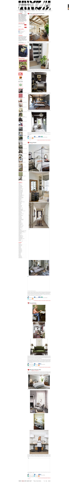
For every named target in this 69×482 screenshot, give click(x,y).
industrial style (20, 210)
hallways (44, 300)
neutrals (19, 218)
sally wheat (49, 300)
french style (20, 205)
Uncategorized (35, 14)
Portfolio (23, 10)
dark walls (20, 196)
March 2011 (20, 255)
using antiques (20, 237)
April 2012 (20, 247)
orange (19, 220)
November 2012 (20, 245)
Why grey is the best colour (35, 369)
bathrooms (20, 185)
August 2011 (20, 252)
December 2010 (20, 257)
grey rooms (42, 300)
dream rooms (33, 370)
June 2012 (20, 246)
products (19, 224)
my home (20, 217)
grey (19, 208)
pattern (19, 221)
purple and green (20, 226)
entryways (20, 202)
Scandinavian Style (21, 231)
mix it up (19, 216)
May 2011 (20, 254)
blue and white (20, 190)
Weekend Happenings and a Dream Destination (23, 116)
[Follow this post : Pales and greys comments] (32, 299)
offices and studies (21, 219)
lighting (19, 214)
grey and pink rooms (36, 300)
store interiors (20, 233)
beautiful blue (20, 186)
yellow (19, 240)
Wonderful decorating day (22, 97)
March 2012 (20, 248)
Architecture (20, 183)
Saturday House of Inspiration (22, 230)
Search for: (20, 26)
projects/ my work (20, 225)
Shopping (20, 232)
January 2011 (20, 256)
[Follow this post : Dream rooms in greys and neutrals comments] (32, 138)
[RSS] (68, 8)
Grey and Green (33, 303)
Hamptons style (37, 370)
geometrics (20, 206)
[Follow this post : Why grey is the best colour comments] (38, 476)
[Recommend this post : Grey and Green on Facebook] (39, 364)
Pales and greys (24, 144)
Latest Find (20, 212)
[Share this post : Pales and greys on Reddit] (40, 297)
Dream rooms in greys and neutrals (37, 13)
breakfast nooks (20, 191)
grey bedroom (39, 300)
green (19, 207)
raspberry (20, 227)
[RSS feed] (47, 6)
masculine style (20, 215)
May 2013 (20, 243)
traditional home (20, 235)
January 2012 (20, 249)
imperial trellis (46, 300)
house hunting (20, 209)
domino (19, 199)
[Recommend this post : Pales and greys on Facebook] (39, 297)
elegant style (20, 201)
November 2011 (20, 250)
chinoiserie (20, 192)
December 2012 (20, 244)
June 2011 (20, 253)
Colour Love (20, 194)
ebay (19, 200)
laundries (20, 213)
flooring (19, 204)
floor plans (20, 203)
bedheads (20, 187)
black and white (20, 189)
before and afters (20, 188)
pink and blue (20, 223)
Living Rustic (24, 140)
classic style (20, 193)
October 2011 (20, 251)
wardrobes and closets (21, 238)
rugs (19, 229)
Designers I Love (20, 197)
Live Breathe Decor (24, 4)
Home (20, 10)
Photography (20, 222)
